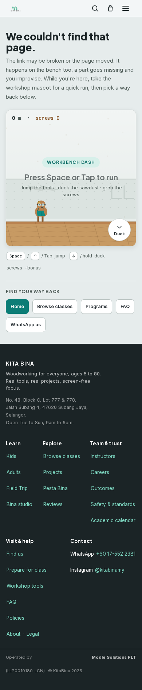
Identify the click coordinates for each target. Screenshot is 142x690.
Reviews (53, 504)
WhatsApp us (26, 324)
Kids (11, 456)
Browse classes (54, 306)
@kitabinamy (110, 570)
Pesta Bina (55, 488)
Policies (15, 618)
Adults (14, 472)
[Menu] (125, 8)
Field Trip (17, 488)
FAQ (125, 306)
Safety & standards (113, 504)
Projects (52, 472)
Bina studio (19, 504)
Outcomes (103, 488)
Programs (96, 306)
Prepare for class (27, 570)
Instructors (103, 456)
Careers (100, 472)
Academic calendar (113, 520)
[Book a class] (110, 8)
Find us (15, 554)
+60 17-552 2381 (115, 554)
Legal (33, 634)
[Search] (95, 8)
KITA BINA (27, 8)
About (13, 634)
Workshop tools (25, 586)
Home (17, 306)
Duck (119, 233)
